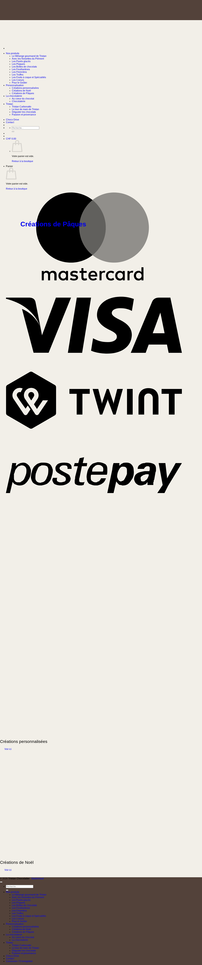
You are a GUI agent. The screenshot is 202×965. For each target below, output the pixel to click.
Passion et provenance (24, 114)
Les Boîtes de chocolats (24, 66)
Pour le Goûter (19, 82)
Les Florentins (19, 72)
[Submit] (7, 890)
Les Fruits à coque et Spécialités (29, 77)
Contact (10, 958)
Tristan (9, 104)
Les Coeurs (18, 80)
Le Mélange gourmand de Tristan (29, 56)
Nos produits (12, 53)
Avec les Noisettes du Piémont (28, 58)
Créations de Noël (21, 90)
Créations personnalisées (25, 88)
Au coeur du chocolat (23, 98)
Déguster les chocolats (24, 112)
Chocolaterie (18, 101)
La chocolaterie (14, 96)
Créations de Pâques (23, 93)
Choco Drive (12, 956)
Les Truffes (17, 74)
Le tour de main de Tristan (25, 109)
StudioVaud (37, 878)
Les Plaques (18, 64)
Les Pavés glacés (21, 61)
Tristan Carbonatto (21, 106)
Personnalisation (15, 85)
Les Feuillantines (21, 69)
